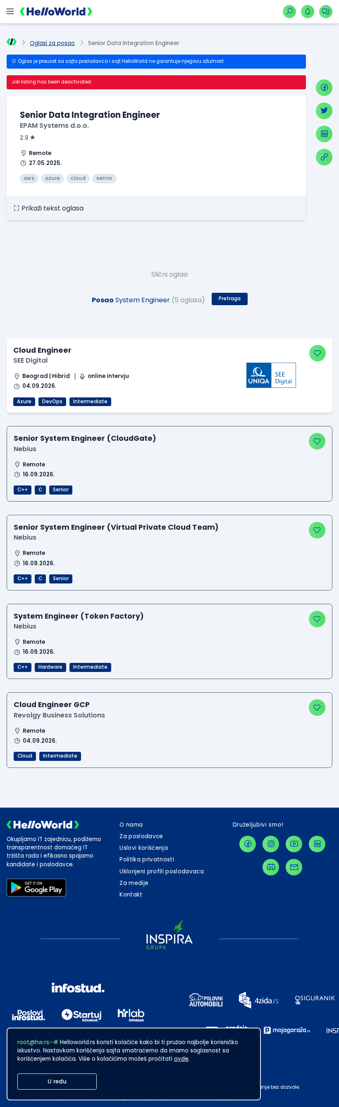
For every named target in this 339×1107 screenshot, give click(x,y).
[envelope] (294, 867)
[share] (324, 157)
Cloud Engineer (42, 350)
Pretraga (230, 298)
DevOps (52, 401)
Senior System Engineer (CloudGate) (85, 438)
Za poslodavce (141, 836)
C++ (22, 489)
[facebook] (324, 87)
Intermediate (90, 401)
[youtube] (294, 844)
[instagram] (271, 844)
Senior (61, 489)
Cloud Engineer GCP (52, 704)
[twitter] (324, 111)
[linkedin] (324, 134)
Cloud (24, 756)
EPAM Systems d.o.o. (54, 125)
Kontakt (130, 895)
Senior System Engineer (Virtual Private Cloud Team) (116, 527)
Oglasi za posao (52, 43)
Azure (24, 401)
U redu (57, 1081)
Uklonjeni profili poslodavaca (161, 871)
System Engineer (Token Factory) (79, 616)
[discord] (271, 867)
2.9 (24, 138)
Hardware (50, 667)
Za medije (133, 883)
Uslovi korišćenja (143, 848)
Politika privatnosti (146, 859)
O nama (131, 825)
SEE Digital (30, 360)
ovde (181, 1059)
